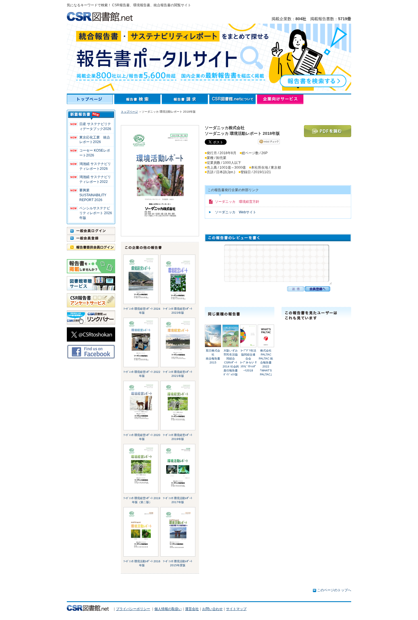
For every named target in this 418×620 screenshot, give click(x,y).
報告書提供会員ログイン (91, 247)
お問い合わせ (212, 609)
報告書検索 (138, 99)
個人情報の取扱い (168, 609)
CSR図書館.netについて (233, 99)
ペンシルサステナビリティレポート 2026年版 (95, 213)
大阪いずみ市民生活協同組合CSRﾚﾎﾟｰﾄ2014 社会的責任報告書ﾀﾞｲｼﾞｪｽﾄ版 (231, 362)
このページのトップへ (334, 590)
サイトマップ (236, 609)
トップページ (90, 99)
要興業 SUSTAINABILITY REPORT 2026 (92, 195)
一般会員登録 (91, 238)
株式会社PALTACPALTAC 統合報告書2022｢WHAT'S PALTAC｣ (266, 362)
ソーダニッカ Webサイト (235, 212)
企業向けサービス (280, 99)
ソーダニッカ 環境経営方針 (237, 202)
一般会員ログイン (91, 230)
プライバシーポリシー (133, 609)
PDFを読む (327, 131)
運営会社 (192, 609)
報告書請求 (185, 99)
